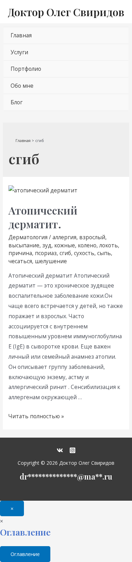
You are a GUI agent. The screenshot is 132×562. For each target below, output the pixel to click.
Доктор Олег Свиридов (66, 12)
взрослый (92, 237)
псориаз (46, 253)
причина (20, 253)
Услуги (19, 52)
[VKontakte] (60, 450)
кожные (64, 245)
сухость (84, 253)
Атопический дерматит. (42, 217)
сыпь (104, 253)
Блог (17, 102)
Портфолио (26, 69)
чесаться (20, 261)
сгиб (65, 253)
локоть (108, 245)
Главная (21, 35)
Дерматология (28, 237)
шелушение (51, 261)
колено (87, 245)
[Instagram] (72, 450)
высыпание (23, 245)
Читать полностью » (36, 416)
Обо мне (22, 85)
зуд (46, 245)
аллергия (64, 237)
